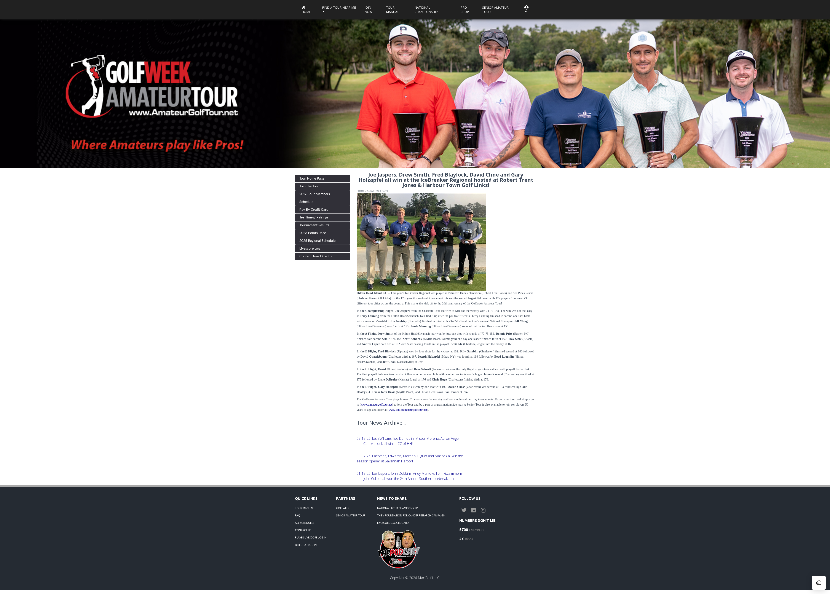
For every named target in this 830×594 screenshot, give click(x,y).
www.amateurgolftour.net (376, 404)
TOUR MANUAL (304, 508)
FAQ (297, 515)
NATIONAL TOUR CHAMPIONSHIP (397, 508)
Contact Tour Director (316, 256)
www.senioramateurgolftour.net (408, 409)
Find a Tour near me (339, 7)
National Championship (426, 9)
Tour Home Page (311, 178)
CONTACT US (303, 530)
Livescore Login (310, 248)
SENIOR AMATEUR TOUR (350, 515)
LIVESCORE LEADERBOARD (393, 523)
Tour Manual (392, 9)
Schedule (306, 202)
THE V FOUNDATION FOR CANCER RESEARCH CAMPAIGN (411, 515)
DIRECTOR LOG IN (306, 545)
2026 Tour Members (314, 194)
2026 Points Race (312, 233)
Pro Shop (465, 9)
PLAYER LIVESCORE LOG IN (311, 537)
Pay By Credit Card (313, 209)
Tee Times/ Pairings (314, 217)
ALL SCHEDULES (304, 523)
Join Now (368, 9)
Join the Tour (309, 186)
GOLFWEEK (342, 508)
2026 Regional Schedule (317, 240)
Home (306, 12)
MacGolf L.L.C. (429, 577)
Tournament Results (314, 225)
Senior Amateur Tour (495, 9)
